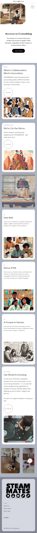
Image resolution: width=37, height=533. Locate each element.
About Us (6, 506)
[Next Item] (30, 460)
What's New (7, 511)
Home (5, 503)
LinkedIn (6, 517)
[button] (8, 200)
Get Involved (7, 508)
